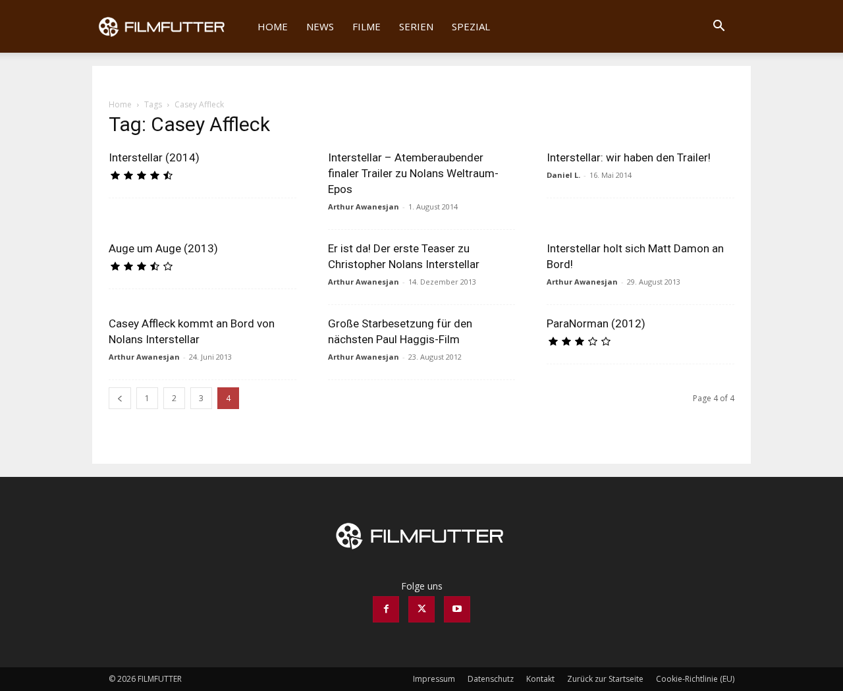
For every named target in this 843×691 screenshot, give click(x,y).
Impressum (434, 678)
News (320, 26)
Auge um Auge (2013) (163, 248)
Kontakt (540, 678)
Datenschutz (491, 678)
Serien (416, 26)
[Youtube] (457, 609)
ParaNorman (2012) (596, 323)
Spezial (471, 26)
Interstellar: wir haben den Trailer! (629, 157)
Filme (366, 26)
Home (273, 26)
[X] (421, 609)
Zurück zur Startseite (605, 678)
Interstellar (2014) (154, 157)
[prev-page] (120, 398)
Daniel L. (563, 175)
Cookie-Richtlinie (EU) (695, 678)
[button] (718, 27)
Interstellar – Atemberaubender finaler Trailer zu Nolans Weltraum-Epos (413, 173)
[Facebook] (386, 609)
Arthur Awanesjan (363, 206)
